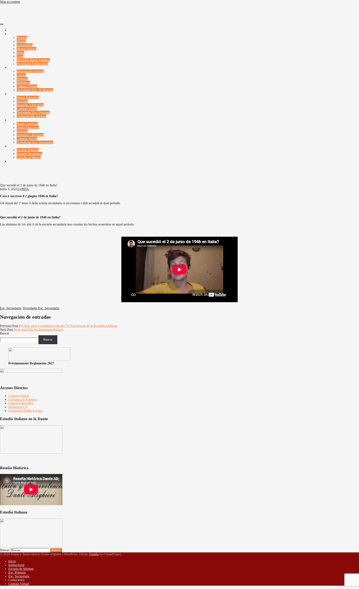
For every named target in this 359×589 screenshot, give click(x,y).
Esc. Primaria (17, 93)
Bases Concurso (27, 123)
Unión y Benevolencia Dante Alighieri (25, 9)
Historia (22, 37)
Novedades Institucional (32, 64)
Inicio (12, 30)
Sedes (20, 52)
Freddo (94, 554)
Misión (21, 41)
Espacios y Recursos (30, 105)
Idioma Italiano (26, 49)
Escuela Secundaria (29, 153)
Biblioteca (23, 82)
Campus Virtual (27, 86)
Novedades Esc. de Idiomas (35, 90)
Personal (22, 78)
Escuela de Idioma (29, 157)
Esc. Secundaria (18, 120)
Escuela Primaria (28, 150)
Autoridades (25, 45)
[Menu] (1, 24)
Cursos (21, 75)
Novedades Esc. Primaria (33, 112)
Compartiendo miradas (31, 116)
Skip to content (10, 2)
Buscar (4, 333)
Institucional (16, 34)
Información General (30, 71)
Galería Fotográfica (21, 403)
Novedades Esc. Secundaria (35, 142)
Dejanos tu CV (18, 407)
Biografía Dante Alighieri (33, 60)
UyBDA (23, 181)
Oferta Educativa (28, 97)
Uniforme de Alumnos (23, 399)
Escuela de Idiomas (21, 67)
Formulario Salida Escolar (25, 410)
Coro (20, 56)
